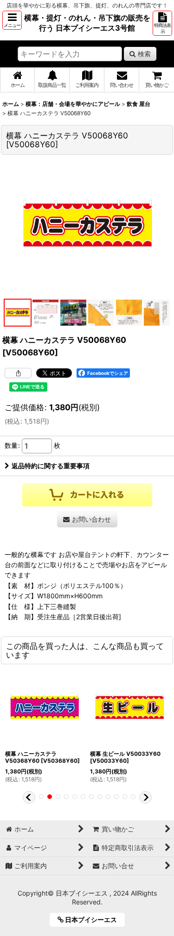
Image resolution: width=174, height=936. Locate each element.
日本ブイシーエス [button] (93, 919)
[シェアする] (18, 373)
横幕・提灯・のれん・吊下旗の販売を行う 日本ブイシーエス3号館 (87, 23)
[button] (12, 20)
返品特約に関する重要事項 (51, 466)
